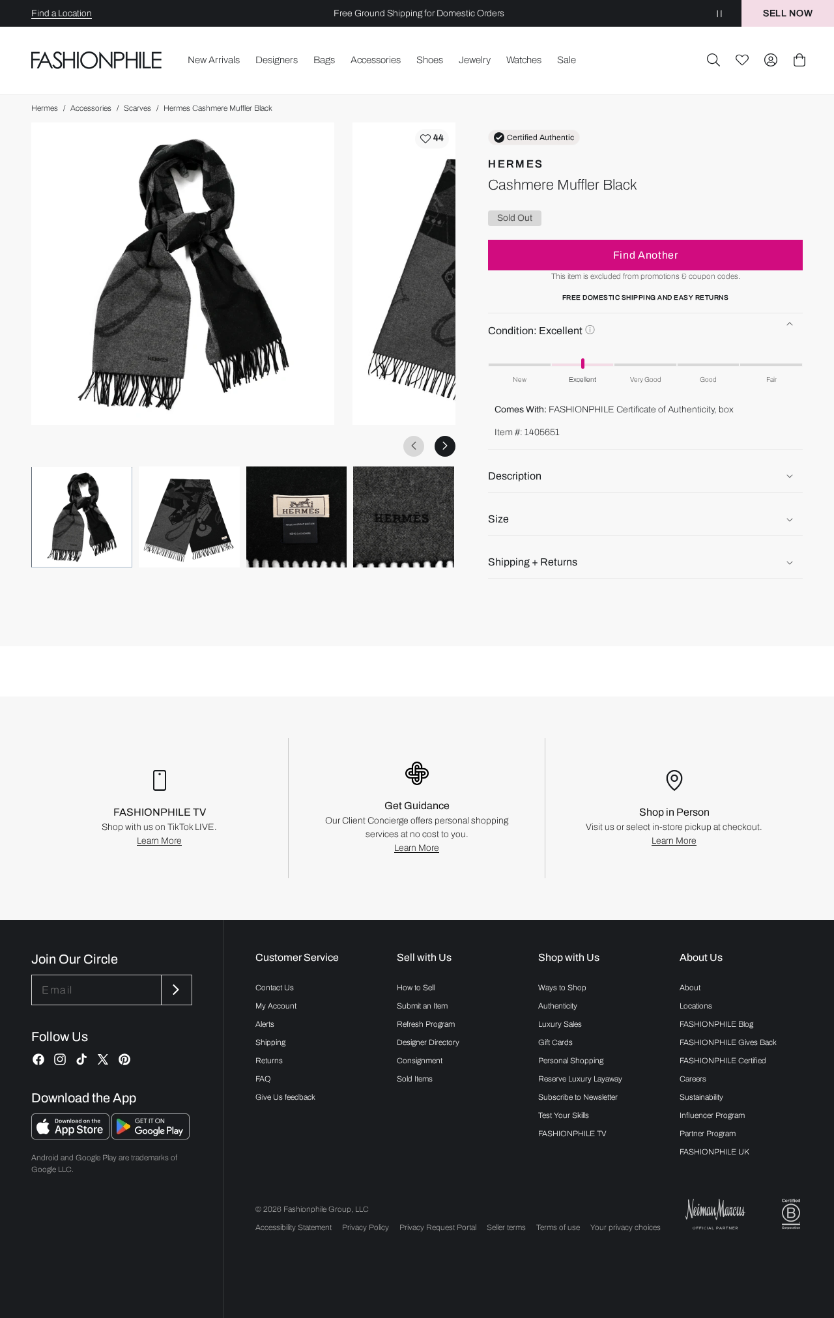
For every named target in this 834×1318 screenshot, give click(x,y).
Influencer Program (712, 1115)
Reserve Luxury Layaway (580, 1078)
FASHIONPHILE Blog (716, 1024)
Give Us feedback (285, 1097)
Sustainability (701, 1097)
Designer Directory (428, 1042)
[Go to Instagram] (60, 1059)
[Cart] (799, 60)
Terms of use (558, 1227)
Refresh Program (426, 1024)
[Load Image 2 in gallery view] (189, 516)
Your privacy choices (625, 1227)
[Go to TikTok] (81, 1059)
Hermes (44, 108)
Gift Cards (555, 1042)
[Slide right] (445, 445)
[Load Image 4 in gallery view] (403, 516)
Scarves (137, 108)
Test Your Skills (563, 1115)
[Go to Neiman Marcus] (715, 1214)
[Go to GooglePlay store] (150, 1135)
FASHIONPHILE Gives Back (728, 1042)
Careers (693, 1078)
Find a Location (61, 13)
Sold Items (415, 1078)
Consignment (419, 1060)
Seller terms (506, 1227)
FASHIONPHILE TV (572, 1133)
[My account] (771, 60)
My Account (275, 1005)
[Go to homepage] (97, 60)
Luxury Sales (560, 1024)
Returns (269, 1060)
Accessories (90, 108)
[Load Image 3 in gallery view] (296, 516)
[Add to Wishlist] (432, 139)
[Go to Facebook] (38, 1059)
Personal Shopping (570, 1060)
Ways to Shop (562, 987)
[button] (713, 60)
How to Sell (416, 987)
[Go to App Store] (71, 1135)
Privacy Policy (365, 1227)
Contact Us (274, 987)
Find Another (645, 255)
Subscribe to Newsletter (578, 1097)
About (690, 987)
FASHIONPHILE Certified (723, 1060)
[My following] (742, 60)
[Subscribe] (175, 990)
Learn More (159, 841)
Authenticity (557, 1005)
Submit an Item (422, 1005)
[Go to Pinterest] (124, 1059)
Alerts (264, 1024)
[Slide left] (413, 445)
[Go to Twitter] (103, 1059)
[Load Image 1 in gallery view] (81, 516)
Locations (696, 1005)
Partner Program (708, 1133)
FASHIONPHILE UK (714, 1151)
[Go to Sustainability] (791, 1214)
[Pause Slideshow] (719, 13)
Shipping (270, 1042)
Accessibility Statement (293, 1227)
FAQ (263, 1078)
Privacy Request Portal (437, 1227)
